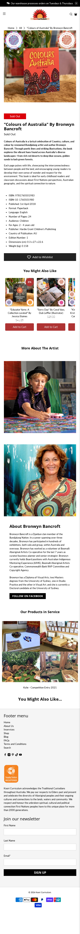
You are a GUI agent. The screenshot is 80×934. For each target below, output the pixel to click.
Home (11, 28)
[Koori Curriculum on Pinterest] (12, 755)
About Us (9, 726)
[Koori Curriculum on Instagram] (9, 755)
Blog (6, 736)
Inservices (9, 729)
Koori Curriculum (43, 892)
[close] (76, 3)
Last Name (9, 840)
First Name (9, 825)
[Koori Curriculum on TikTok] (16, 755)
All (20, 28)
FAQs (6, 740)
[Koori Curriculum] (40, 14)
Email (7, 855)
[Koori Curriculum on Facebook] (5, 755)
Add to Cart (19, 326)
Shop (6, 733)
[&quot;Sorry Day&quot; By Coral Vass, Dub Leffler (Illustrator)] (51, 292)
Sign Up (40, 873)
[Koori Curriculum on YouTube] (20, 755)
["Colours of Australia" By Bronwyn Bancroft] (40, 66)
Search (7, 747)
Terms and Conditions (15, 743)
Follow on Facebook (27, 596)
